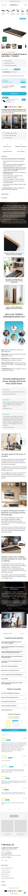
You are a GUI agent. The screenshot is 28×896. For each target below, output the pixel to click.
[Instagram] (2, 860)
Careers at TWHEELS (6, 857)
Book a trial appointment (6, 868)
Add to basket (14, 93)
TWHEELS (16, 893)
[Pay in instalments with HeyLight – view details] (16, 72)
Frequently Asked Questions (7, 878)
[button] (4, 52)
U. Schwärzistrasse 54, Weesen (14, 855)
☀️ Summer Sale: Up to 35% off (14, 1)
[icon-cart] (25, 5)
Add (24, 99)
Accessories (4, 197)
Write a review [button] (14, 730)
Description (4, 156)
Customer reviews (5, 870)
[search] (5, 5)
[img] (4, 738)
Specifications (4, 194)
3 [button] (13, 809)
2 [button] (11, 809)
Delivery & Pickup (5, 874)
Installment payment (6, 872)
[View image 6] (14, 46)
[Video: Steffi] (16, 121)
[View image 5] (8, 46)
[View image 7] (19, 46)
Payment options (5, 876)
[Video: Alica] (6, 121)
